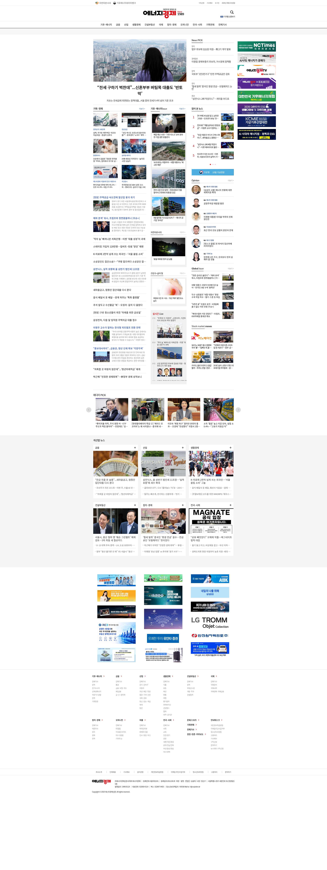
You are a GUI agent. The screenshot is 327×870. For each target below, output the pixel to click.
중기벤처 (166, 701)
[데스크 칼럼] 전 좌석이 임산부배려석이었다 (218, 244)
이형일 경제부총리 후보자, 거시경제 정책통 (211, 60)
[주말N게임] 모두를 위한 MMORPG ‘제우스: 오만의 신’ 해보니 (212, 494)
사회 (164, 728)
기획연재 (210, 24)
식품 (164, 684)
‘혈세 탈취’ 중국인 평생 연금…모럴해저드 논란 (212, 86)
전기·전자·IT (143, 684)
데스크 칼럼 (210, 240)
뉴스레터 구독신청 (217, 748)
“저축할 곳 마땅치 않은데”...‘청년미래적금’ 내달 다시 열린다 (116, 494)
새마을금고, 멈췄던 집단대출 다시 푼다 (112, 290)
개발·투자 (190, 691)
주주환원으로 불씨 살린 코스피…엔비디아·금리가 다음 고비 (133, 186)
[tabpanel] (213, 136)
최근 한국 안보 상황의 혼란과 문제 (218, 230)
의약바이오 (167, 704)
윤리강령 (140, 772)
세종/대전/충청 (168, 742)
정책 (93, 684)
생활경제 (136, 24)
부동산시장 (191, 688)
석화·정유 (143, 698)
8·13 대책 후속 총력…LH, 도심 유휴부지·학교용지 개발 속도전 (116, 545)
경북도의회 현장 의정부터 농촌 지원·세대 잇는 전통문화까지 (212, 551)
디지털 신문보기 (229, 16)
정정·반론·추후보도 (195, 734)
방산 (141, 708)
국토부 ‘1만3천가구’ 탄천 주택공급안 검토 (211, 72)
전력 (93, 698)
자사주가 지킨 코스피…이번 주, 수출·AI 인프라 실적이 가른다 (116, 488)
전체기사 (222, 24)
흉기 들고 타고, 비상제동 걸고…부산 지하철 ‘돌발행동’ (212, 545)
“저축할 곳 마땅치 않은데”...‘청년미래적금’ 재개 (116, 369)
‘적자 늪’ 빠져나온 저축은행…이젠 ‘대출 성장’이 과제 (119, 239)
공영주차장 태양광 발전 (214, 203)
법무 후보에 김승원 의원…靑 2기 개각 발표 (211, 48)
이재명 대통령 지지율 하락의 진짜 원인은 (218, 218)
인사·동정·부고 (144, 735)
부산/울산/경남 (168, 748)
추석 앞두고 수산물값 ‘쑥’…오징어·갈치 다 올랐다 (118, 305)
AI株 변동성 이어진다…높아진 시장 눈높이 (133, 160)
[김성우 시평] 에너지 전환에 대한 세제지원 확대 (218, 191)
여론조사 (95, 728)
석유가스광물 (96, 694)
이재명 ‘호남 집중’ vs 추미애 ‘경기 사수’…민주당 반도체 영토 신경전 (164, 551)
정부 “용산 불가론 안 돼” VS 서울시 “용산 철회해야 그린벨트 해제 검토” (116, 551)
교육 (164, 732)
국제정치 (214, 684)
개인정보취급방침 (217, 725)
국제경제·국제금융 (217, 691)
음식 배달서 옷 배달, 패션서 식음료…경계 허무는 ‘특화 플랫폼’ (212, 488)
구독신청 (201, 3)
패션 (164, 691)
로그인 (217, 3)
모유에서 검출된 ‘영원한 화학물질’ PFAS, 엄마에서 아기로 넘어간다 (105, 160)
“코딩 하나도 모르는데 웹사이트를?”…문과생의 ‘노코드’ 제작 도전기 (134, 134)
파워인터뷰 (143, 728)
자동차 (141, 688)
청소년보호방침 (216, 732)
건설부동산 (150, 24)
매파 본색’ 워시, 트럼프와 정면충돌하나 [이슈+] (116, 218)
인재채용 (113, 772)
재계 (141, 704)
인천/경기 (166, 735)
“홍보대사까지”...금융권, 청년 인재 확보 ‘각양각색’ (118, 348)
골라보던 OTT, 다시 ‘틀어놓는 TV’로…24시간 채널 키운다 (164, 488)
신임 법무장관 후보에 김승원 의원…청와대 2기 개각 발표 (171, 319)
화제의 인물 (143, 732)
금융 (118, 24)
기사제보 (209, 3)
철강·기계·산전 (144, 694)
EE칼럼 (118, 728)
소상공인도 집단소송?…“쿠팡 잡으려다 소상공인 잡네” (119, 261)
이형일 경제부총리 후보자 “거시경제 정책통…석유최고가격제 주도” (172, 336)
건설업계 (190, 694)
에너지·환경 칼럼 (211, 187)
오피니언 (184, 24)
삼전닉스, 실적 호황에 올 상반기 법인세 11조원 (116, 269)
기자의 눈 (209, 254)
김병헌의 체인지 (211, 213)
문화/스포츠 (192, 720)
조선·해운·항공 (144, 691)
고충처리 (214, 735)
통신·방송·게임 (144, 701)
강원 (164, 738)
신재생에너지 (96, 691)
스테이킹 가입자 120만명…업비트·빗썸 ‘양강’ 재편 (118, 246)
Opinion (195, 180)
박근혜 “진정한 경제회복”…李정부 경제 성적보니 (117, 377)
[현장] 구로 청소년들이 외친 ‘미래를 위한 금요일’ (117, 312)
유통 (164, 688)
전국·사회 (197, 24)
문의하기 (214, 745)
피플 (141, 720)
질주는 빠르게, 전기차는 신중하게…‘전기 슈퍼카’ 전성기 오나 (164, 494)
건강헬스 (166, 708)
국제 (161, 24)
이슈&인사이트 (211, 227)
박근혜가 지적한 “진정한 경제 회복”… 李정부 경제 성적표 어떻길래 (164, 545)
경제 (93, 735)
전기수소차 (96, 688)
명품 (164, 694)
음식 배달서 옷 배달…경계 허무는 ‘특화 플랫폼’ (116, 297)
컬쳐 (164, 711)
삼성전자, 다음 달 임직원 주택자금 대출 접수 (115, 320)
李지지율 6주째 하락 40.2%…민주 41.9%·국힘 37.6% (104, 186)
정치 (93, 732)
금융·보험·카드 (121, 688)
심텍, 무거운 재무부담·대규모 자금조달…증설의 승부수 (104, 134)
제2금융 (118, 691)
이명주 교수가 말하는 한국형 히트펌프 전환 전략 (117, 327)
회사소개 (99, 772)
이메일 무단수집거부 (178, 772)
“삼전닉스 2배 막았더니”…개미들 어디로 (210, 97)
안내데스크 (215, 720)
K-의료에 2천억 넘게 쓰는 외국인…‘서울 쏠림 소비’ (118, 254)
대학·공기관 (167, 714)
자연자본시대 (105, 2)
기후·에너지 (106, 24)
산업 (126, 24)
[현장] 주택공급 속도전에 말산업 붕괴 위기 (114, 197)
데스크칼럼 (119, 735)
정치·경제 (171, 24)
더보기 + (142, 109)
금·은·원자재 (120, 694)
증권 (117, 684)
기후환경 (95, 701)
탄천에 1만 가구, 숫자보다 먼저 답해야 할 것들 (218, 258)
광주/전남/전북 (168, 745)
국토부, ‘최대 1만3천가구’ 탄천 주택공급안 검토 (171, 365)
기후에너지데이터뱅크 (126, 2)
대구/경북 (166, 751)
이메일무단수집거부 (218, 728)
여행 (164, 698)
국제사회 (214, 688)
